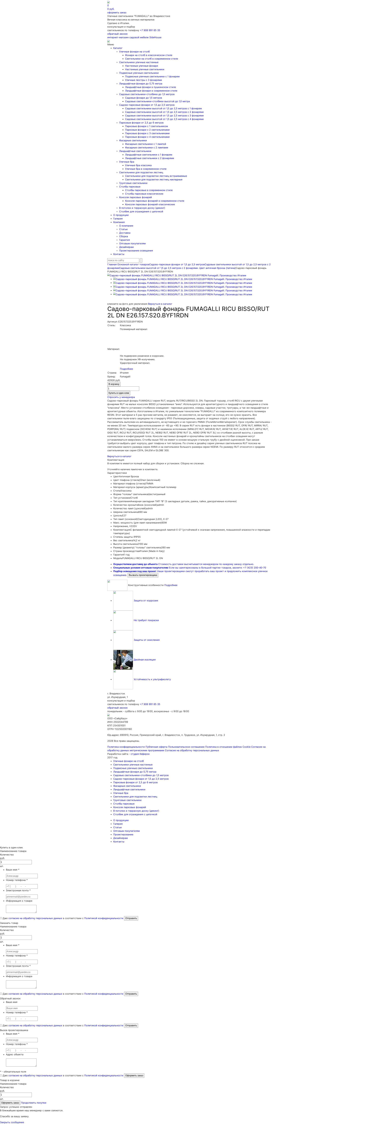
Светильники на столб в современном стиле (151, 58)
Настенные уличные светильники (144, 69)
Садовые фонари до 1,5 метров (143, 97)
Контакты (118, 254)
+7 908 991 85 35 (150, 30)
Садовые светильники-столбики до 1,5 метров (147, 94)
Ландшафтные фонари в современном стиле (151, 90)
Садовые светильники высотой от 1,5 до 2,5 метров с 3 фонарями (164, 115)
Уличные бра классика (138, 165)
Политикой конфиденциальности (103, 918)
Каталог (117, 47)
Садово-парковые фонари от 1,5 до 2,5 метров (147, 104)
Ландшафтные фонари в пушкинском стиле (150, 87)
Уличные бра (126, 161)
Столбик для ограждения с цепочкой (141, 211)
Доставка (124, 232)
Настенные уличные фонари (141, 65)
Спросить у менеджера (121, 397)
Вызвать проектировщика (143, 575)
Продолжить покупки (33, 1102)
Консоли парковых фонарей (135, 197)
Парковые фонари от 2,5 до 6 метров (141, 122)
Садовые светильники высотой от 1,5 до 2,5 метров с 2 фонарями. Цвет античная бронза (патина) (177, 267)
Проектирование (123, 834)
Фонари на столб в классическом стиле (148, 55)
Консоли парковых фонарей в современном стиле (154, 200)
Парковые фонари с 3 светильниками (147, 133)
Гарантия (124, 239)
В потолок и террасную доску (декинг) (142, 207)
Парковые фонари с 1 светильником (146, 126)
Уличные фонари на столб (134, 51)
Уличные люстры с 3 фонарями (143, 79)
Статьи (123, 229)
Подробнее (126, 368)
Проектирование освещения (136, 250)
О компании (126, 225)
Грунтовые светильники (133, 183)
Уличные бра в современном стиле (145, 168)
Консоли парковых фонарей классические (150, 204)
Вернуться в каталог (160, 303)
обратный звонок (117, 33)
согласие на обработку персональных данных (35, 918)
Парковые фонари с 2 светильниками (147, 129)
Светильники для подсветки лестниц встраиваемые (156, 175)
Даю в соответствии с (62, 918)
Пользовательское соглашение (186, 746)
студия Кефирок (140, 753)
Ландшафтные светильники (135, 151)
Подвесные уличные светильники (139, 72)
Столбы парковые (129, 186)
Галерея (118, 218)
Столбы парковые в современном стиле (149, 190)
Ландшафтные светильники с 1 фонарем (148, 154)
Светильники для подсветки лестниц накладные (153, 179)
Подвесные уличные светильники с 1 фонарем (152, 76)
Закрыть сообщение (12, 1122)
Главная (112, 264)
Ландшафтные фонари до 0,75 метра (140, 83)
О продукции (121, 214)
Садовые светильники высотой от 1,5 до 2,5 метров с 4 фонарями (164, 119)
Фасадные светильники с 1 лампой (145, 143)
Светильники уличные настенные (138, 62)
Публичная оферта (156, 746)
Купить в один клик (119, 393)
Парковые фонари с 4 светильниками (147, 136)
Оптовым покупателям (132, 243)
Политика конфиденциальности (126, 746)
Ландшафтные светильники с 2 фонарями (149, 158)
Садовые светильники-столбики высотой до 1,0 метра (157, 101)
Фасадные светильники (133, 140)
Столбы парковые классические (144, 193)
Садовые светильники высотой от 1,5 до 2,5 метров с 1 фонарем (163, 108)
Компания (119, 222)
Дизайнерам (126, 246)
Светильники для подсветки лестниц (141, 172)
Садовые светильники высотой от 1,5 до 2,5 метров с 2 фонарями (164, 111)
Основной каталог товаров (133, 264)
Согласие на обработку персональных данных (192, 750)
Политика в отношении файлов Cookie (227, 746)
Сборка (123, 236)
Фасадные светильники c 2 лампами (146, 147)
